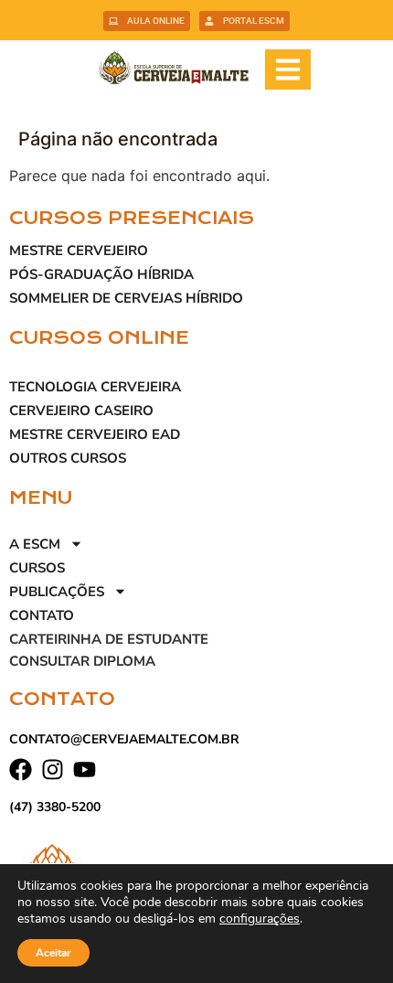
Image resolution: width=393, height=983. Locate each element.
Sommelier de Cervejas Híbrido (126, 298)
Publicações (56, 591)
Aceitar (53, 953)
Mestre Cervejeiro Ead (94, 434)
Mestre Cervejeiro (78, 250)
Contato (41, 615)
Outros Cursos (67, 458)
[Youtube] (85, 769)
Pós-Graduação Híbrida (101, 274)
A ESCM (34, 544)
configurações (259, 919)
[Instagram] (53, 769)
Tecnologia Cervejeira (95, 387)
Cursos (37, 568)
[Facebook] (21, 769)
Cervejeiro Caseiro (81, 410)
